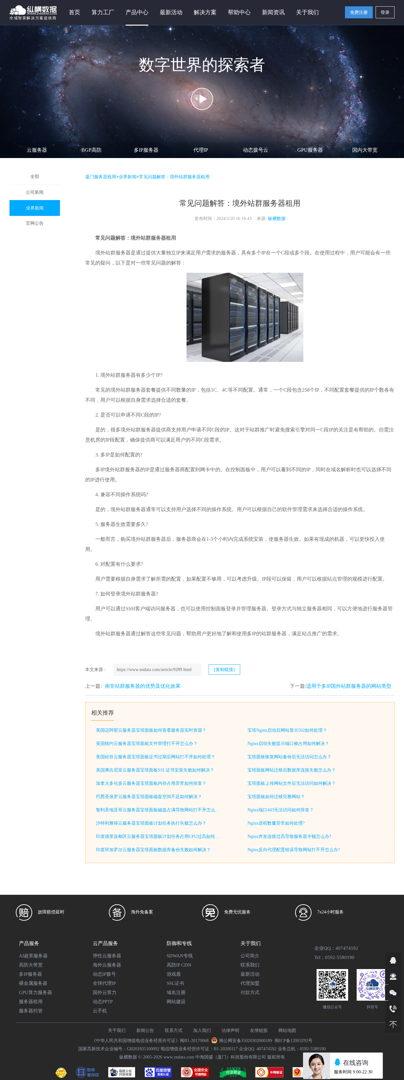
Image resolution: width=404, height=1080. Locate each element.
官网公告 (35, 223)
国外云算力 (104, 992)
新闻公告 (145, 1030)
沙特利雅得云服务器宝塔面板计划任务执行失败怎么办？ (151, 823)
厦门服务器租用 (100, 176)
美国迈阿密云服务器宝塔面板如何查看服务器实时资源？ (151, 730)
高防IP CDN (179, 964)
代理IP (200, 150)
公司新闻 (35, 192)
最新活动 (171, 12)
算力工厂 (103, 12)
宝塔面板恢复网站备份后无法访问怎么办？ (289, 756)
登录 (385, 12)
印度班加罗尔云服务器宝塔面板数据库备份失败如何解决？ (153, 849)
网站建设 (176, 1001)
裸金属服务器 (33, 983)
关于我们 (117, 1030)
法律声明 (230, 1030)
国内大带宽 (364, 150)
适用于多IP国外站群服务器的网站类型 (348, 686)
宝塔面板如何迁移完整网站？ (276, 796)
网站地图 (287, 1030)
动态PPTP (103, 1001)
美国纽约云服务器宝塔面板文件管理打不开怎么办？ (147, 743)
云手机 (100, 1010)
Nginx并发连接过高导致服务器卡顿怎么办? (289, 836)
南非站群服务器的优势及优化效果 (143, 686)
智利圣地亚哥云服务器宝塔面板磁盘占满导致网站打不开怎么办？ (159, 810)
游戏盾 (174, 974)
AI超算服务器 (33, 955)
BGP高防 (91, 150)
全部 (34, 176)
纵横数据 (277, 218)
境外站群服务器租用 (153, 238)
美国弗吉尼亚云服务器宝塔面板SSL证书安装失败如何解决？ (155, 770)
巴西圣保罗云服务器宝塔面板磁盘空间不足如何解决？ (149, 796)
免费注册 (359, 12)
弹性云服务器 (107, 955)
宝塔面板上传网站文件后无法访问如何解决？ (291, 783)
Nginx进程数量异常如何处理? (276, 823)
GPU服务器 (310, 150)
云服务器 (37, 150)
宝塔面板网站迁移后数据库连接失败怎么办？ (291, 770)
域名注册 (176, 992)
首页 (74, 12)
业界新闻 (35, 208)
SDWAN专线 (180, 955)
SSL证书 (175, 983)
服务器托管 (31, 1010)
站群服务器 (274, 633)
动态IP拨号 (104, 974)
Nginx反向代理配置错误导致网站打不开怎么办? (293, 849)
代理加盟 (250, 983)
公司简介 (250, 955)
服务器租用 (31, 1001)
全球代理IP (104, 983)
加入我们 (202, 1030)
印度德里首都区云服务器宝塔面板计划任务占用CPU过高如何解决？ (159, 836)
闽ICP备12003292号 (293, 1040)
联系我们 (250, 964)
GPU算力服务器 (35, 992)
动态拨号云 (255, 150)
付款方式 (250, 992)
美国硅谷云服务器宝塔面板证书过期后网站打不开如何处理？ (155, 756)
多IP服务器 (146, 150)
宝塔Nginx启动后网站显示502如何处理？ (287, 730)
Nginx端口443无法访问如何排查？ (280, 810)
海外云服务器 (107, 964)
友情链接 (259, 1030)
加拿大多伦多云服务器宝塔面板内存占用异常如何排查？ (151, 783)
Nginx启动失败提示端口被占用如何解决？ (288, 743)
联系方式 (173, 1030)
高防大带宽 (31, 964)
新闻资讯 (273, 12)
